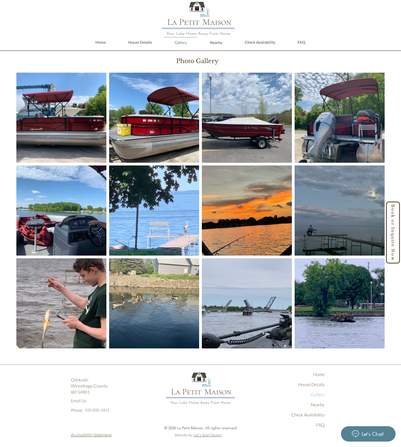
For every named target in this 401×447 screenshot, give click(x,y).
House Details (311, 384)
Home (319, 374)
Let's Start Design (208, 435)
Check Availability (308, 414)
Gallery (318, 394)
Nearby (318, 404)
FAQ (320, 424)
